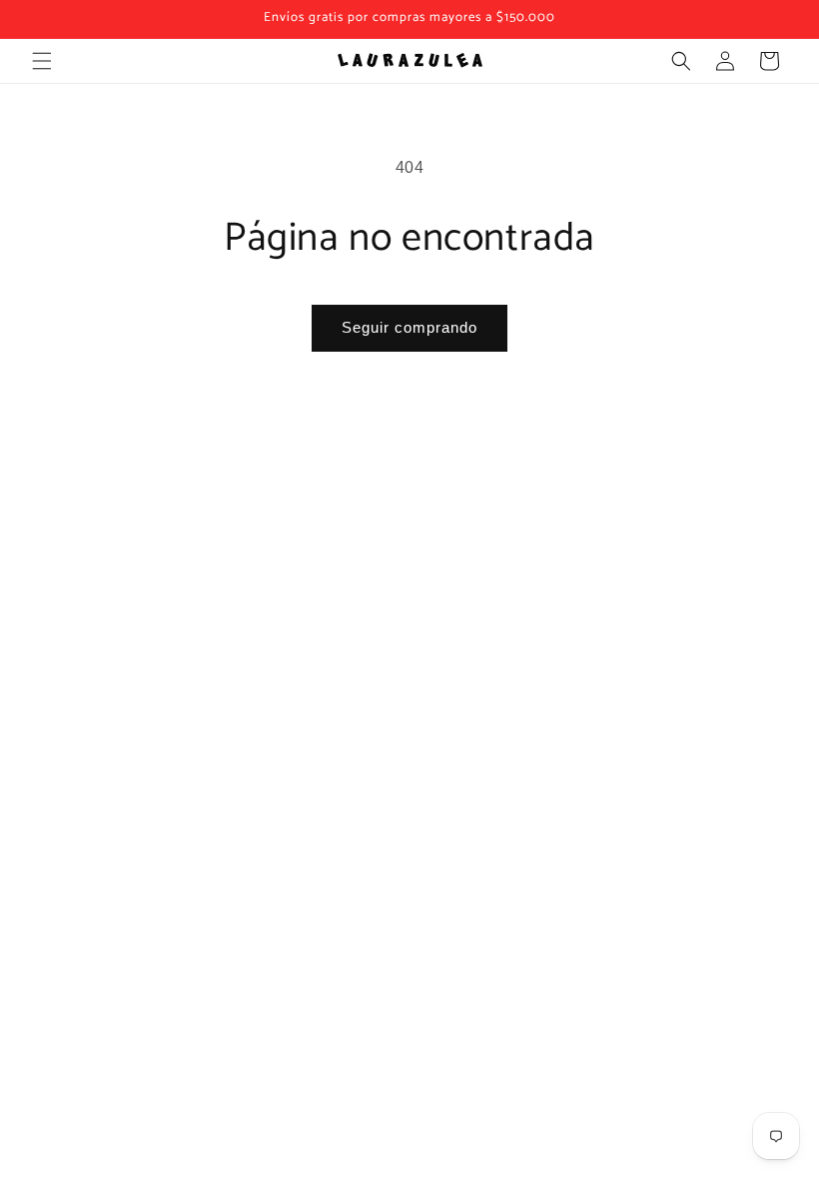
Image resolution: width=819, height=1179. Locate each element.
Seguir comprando (409, 327)
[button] (42, 61)
